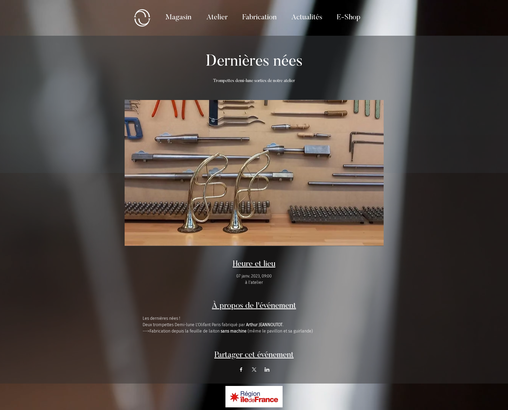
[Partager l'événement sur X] (254, 369)
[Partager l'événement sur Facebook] (241, 369)
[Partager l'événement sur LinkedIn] (267, 369)
